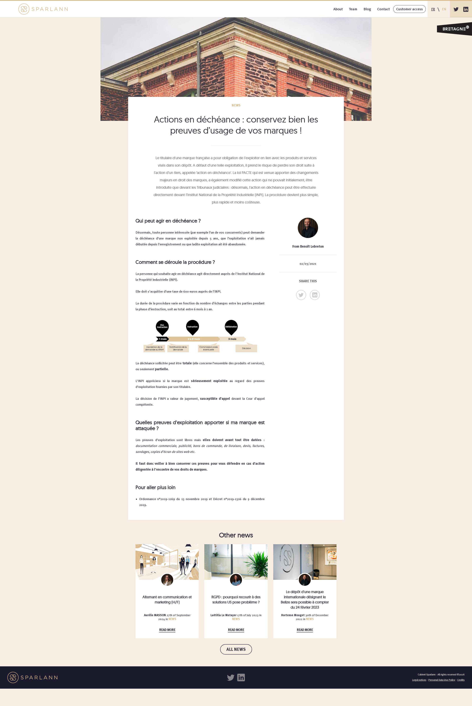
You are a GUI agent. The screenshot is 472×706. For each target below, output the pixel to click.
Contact (383, 9)
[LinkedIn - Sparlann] (465, 9)
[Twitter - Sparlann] (456, 9)
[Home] (43, 9)
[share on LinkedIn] (315, 295)
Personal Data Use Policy (441, 679)
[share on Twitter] (301, 295)
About (338, 9)
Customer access (409, 9)
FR (433, 9)
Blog (367, 9)
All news (236, 649)
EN (444, 9)
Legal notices (419, 679)
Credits (461, 679)
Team (353, 9)
